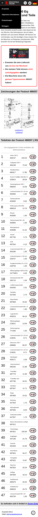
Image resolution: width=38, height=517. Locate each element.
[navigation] (2, 3)
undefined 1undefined (19, 131)
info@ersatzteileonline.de (14, 514)
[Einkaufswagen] (30, 3)
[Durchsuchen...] (25, 3)
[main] (19, 256)
